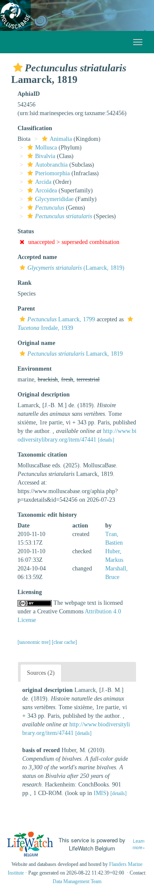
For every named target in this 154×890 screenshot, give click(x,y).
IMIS (100, 793)
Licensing (30, 592)
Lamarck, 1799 (61, 319)
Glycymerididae (54, 199)
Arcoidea (46, 190)
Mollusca (46, 147)
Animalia (61, 139)
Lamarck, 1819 (75, 354)
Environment (35, 369)
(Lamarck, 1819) (75, 268)
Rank (25, 283)
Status (26, 231)
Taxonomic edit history (47, 515)
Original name (36, 343)
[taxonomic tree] (35, 642)
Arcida (43, 182)
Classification (35, 128)
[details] (106, 440)
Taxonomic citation (42, 454)
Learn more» (139, 844)
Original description (44, 394)
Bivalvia (45, 156)
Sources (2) (41, 673)
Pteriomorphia (52, 173)
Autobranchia (51, 165)
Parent (26, 308)
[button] (18, 67)
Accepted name (37, 257)
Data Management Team (77, 881)
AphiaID (29, 94)
